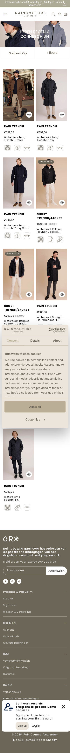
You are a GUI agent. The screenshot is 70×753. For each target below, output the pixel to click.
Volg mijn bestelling (16, 667)
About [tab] (57, 340)
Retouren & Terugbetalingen (21, 698)
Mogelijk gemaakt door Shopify (35, 740)
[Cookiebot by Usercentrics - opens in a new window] (49, 330)
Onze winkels (11, 636)
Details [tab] (35, 340)
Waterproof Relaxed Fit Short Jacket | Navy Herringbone (17, 322)
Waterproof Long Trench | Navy (47, 139)
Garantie (9, 674)
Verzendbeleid (12, 692)
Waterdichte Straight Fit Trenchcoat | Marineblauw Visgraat (12, 498)
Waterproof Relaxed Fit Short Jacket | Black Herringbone (49, 231)
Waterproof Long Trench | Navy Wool (16, 227)
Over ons (8, 629)
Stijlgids (8, 598)
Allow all (35, 406)
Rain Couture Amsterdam (41, 734)
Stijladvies (10, 605)
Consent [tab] (12, 340)
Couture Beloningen (16, 642)
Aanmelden (56, 571)
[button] (5, 14)
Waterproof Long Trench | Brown (14, 139)
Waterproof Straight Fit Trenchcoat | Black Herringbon (49, 319)
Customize (32, 419)
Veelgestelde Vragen (16, 660)
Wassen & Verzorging (17, 611)
